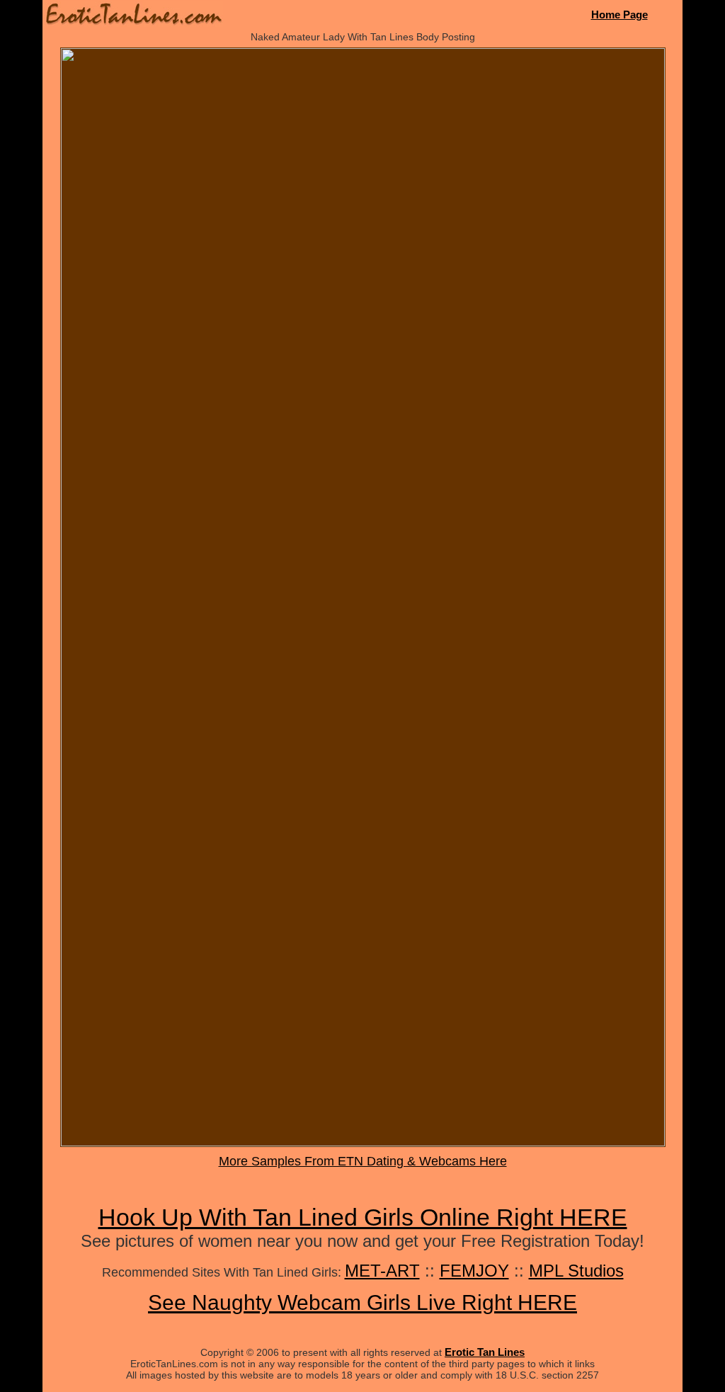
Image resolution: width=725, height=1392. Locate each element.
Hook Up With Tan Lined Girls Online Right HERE (362, 1217)
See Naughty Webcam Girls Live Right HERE (362, 1302)
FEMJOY (474, 1270)
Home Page (619, 14)
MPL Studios (576, 1270)
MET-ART (382, 1270)
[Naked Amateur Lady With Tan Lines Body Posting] (363, 1142)
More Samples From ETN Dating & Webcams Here (363, 1161)
